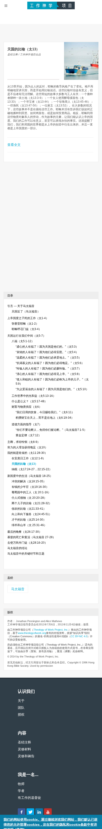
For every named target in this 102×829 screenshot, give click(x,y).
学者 (21, 791)
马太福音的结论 (17, 548)
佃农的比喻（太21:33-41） (29, 508)
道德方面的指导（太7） (27, 424)
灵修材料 (24, 749)
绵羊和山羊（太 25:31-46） (29, 525)
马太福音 (17, 589)
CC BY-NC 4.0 (79, 636)
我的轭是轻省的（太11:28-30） (27, 453)
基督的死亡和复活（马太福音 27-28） (31, 537)
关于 (21, 701)
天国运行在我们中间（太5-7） (26, 335)
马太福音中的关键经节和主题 (25, 553)
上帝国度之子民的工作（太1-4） (28, 318)
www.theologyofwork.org (32, 633)
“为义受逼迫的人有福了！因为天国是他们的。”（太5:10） (52, 389)
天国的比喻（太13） (25, 463)
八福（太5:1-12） (23, 341)
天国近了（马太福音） (26, 311)
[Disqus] (51, 228)
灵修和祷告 (26, 756)
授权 (21, 714)
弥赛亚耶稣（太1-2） (25, 323)
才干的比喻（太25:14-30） (29, 519)
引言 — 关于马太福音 (20, 306)
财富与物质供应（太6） (27, 406)
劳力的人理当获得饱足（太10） (27, 447)
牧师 (21, 784)
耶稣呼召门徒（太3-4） (27, 329)
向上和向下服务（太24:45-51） (32, 514)
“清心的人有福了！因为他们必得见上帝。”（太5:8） (48, 374)
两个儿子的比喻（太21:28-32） (32, 503)
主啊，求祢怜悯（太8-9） (23, 442)
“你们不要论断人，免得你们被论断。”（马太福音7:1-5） (51, 429)
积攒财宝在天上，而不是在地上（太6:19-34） (45, 417)
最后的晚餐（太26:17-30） (24, 531)
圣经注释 (24, 742)
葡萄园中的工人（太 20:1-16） (31, 492)
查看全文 (14, 145)
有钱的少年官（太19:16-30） (30, 487)
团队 (21, 707)
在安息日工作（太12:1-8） (29, 458)
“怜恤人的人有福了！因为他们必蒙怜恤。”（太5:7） (48, 368)
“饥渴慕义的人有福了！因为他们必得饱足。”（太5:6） (50, 363)
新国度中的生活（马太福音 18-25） (30, 476)
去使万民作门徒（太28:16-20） (27, 542)
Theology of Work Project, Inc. (50, 629)
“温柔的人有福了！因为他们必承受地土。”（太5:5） (48, 357)
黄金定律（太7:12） (28, 435)
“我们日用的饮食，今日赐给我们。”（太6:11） (45, 412)
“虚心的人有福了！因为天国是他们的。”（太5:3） (47, 346)
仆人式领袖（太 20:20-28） (29, 497)
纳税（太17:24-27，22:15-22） (32, 469)
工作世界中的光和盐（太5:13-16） (34, 396)
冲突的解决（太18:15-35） (29, 481)
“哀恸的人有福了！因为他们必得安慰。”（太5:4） (47, 352)
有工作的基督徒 (29, 798)
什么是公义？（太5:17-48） (29, 401)
